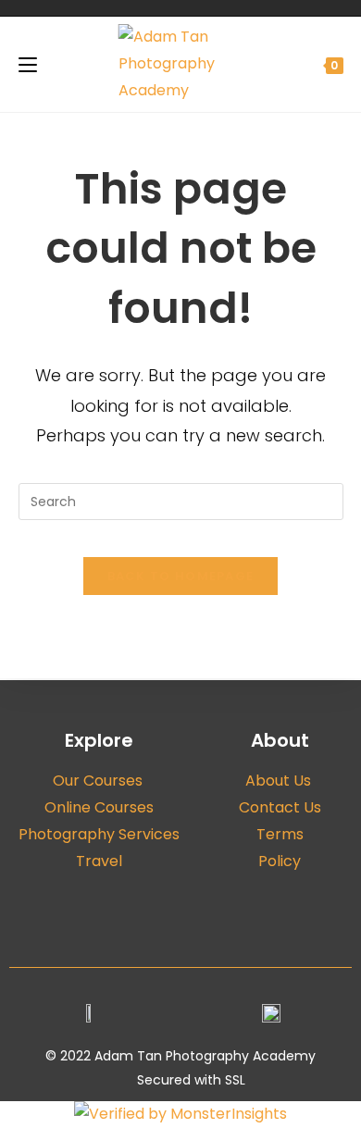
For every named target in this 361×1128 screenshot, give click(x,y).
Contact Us (280, 807)
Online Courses (99, 807)
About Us (280, 780)
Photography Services (99, 834)
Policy (279, 861)
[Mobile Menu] (28, 64)
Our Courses (99, 780)
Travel (99, 861)
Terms (280, 834)
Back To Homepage (181, 576)
